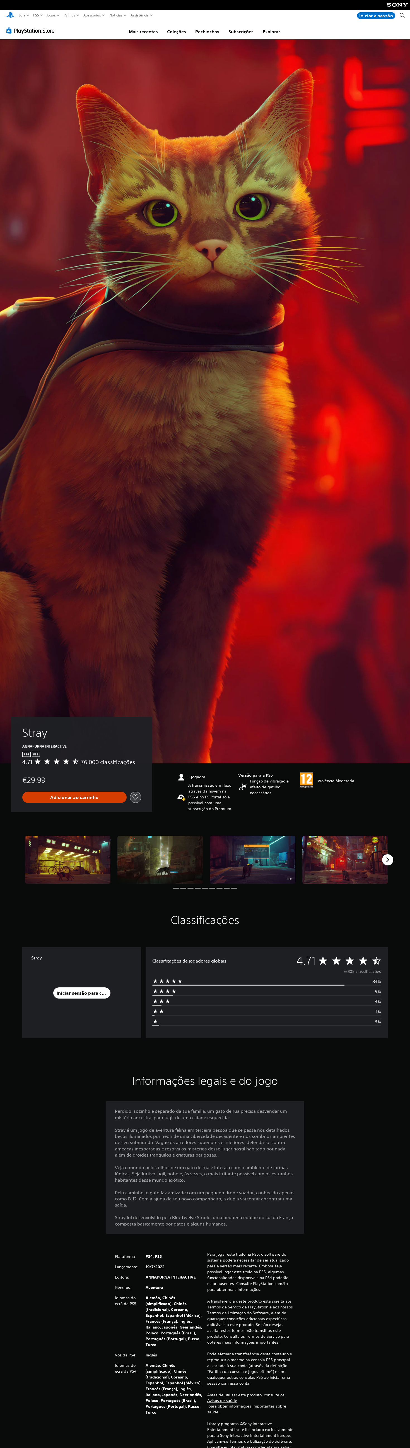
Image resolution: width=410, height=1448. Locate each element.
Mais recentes (143, 31)
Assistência (139, 15)
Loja (22, 15)
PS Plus (69, 15)
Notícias (115, 15)
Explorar (271, 31)
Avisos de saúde (222, 1400)
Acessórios (92, 15)
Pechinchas (207, 31)
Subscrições (241, 31)
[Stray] (68, 860)
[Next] (387, 859)
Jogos (51, 15)
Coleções (176, 31)
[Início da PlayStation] (10, 15)
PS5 (36, 15)
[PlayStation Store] (31, 30)
